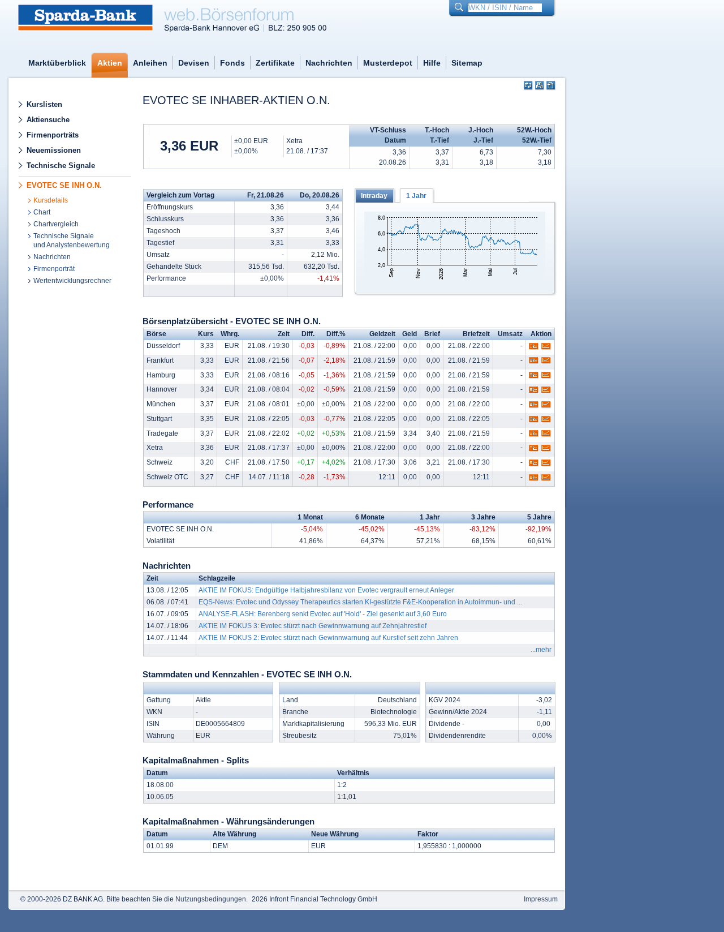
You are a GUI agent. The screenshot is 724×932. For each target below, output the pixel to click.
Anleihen (150, 62)
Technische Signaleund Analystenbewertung (71, 240)
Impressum (541, 899)
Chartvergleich (56, 224)
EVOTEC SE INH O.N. (64, 185)
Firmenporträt (54, 269)
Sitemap (466, 62)
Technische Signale (61, 165)
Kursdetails (50, 200)
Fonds (232, 62)
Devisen (193, 62)
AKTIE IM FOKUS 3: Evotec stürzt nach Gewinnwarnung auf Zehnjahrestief (312, 626)
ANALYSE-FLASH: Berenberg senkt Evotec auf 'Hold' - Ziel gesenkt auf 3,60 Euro (323, 614)
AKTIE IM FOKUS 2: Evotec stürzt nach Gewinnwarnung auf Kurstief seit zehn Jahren (328, 638)
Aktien (109, 62)
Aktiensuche (48, 119)
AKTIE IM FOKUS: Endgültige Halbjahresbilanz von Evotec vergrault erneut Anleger (326, 590)
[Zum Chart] (546, 349)
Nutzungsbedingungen (210, 899)
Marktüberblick (57, 62)
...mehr (541, 650)
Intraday (374, 196)
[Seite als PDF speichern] (551, 86)
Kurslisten (44, 104)
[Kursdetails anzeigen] (533, 349)
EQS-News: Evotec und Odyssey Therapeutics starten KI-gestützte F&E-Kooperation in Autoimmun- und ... (360, 602)
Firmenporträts (53, 135)
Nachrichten (328, 62)
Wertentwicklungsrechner (72, 281)
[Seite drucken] (540, 86)
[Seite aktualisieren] (528, 86)
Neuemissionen (54, 150)
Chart (41, 212)
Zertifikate (275, 62)
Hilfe (432, 62)
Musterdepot (387, 62)
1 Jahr (416, 196)
